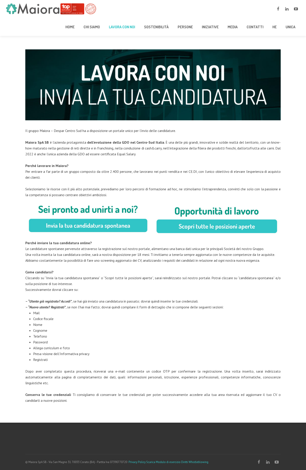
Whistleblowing (198, 462)
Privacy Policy (137, 462)
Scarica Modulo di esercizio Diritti (167, 462)
